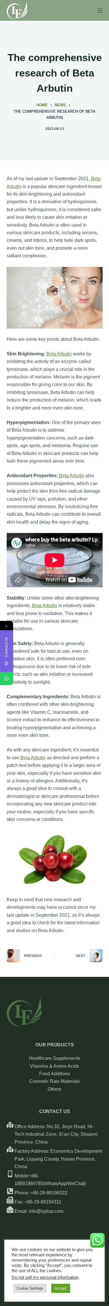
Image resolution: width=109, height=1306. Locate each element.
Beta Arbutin (59, 353)
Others (54, 1089)
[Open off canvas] (100, 10)
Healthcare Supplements (54, 1058)
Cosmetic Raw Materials (54, 1081)
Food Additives (54, 1073)
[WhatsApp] (6, 678)
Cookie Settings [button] (30, 1288)
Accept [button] (61, 1288)
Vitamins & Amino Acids (54, 1066)
